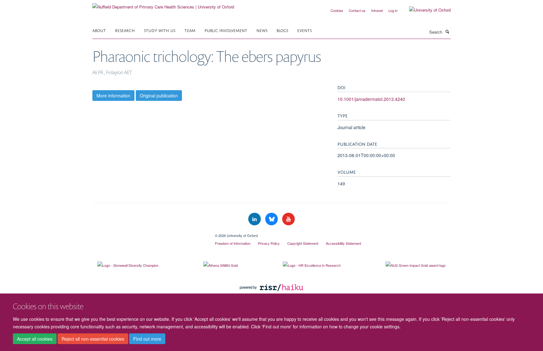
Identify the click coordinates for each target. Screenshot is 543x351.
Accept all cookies (34, 339)
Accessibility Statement (343, 243)
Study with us (159, 30)
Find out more (147, 339)
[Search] (447, 31)
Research (125, 30)
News (261, 30)
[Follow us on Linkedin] (255, 219)
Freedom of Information (232, 243)
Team (189, 30)
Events (304, 30)
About (99, 30)
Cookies (337, 10)
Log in (393, 10)
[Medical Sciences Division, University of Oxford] (149, 233)
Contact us (357, 10)
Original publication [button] (159, 95)
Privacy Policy (269, 243)
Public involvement (226, 30)
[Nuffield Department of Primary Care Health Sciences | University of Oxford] (163, 5)
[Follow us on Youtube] (288, 219)
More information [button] (113, 95)
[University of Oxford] (425, 10)
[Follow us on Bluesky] (272, 219)
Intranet (377, 10)
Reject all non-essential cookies (93, 339)
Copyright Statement (302, 243)
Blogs (282, 30)
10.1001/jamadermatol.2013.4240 (371, 99)
